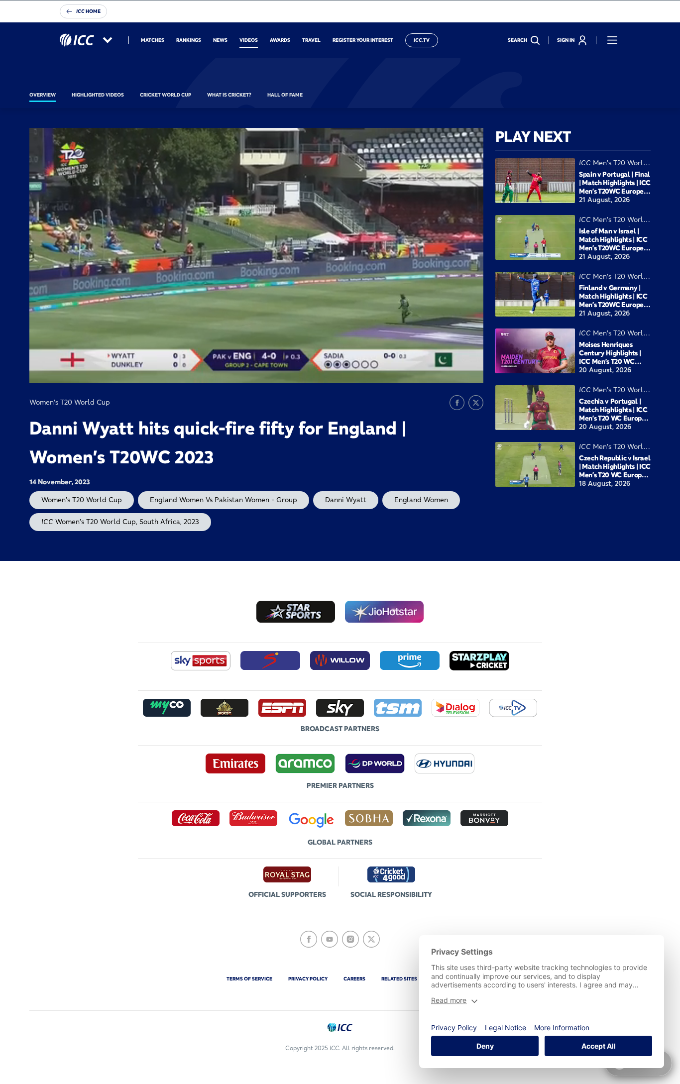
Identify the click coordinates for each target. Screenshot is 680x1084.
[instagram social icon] (350, 939)
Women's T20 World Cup (81, 499)
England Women (421, 499)
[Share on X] (475, 402)
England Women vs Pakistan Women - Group (223, 499)
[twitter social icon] (371, 939)
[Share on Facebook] (457, 402)
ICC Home (88, 11)
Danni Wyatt (345, 499)
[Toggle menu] (612, 40)
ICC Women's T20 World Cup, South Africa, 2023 (120, 521)
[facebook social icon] (308, 939)
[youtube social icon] (329, 939)
